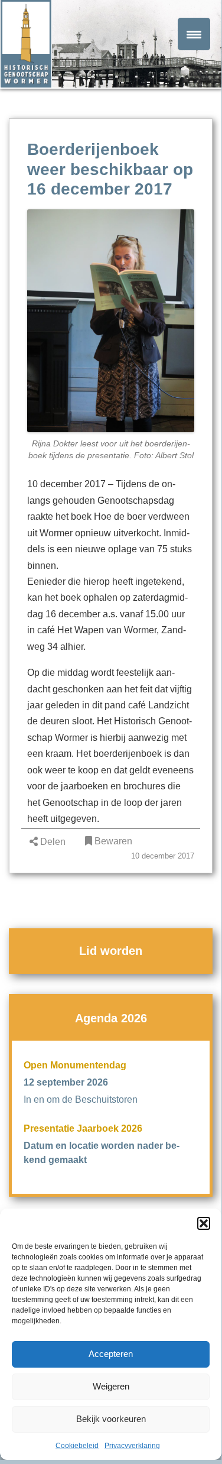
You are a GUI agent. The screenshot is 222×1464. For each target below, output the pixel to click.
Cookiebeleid (77, 1446)
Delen (52, 842)
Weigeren (111, 1386)
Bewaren (112, 841)
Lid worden (110, 950)
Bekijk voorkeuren (111, 1419)
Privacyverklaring (132, 1446)
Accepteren (111, 1354)
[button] (204, 1223)
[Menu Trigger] (194, 34)
